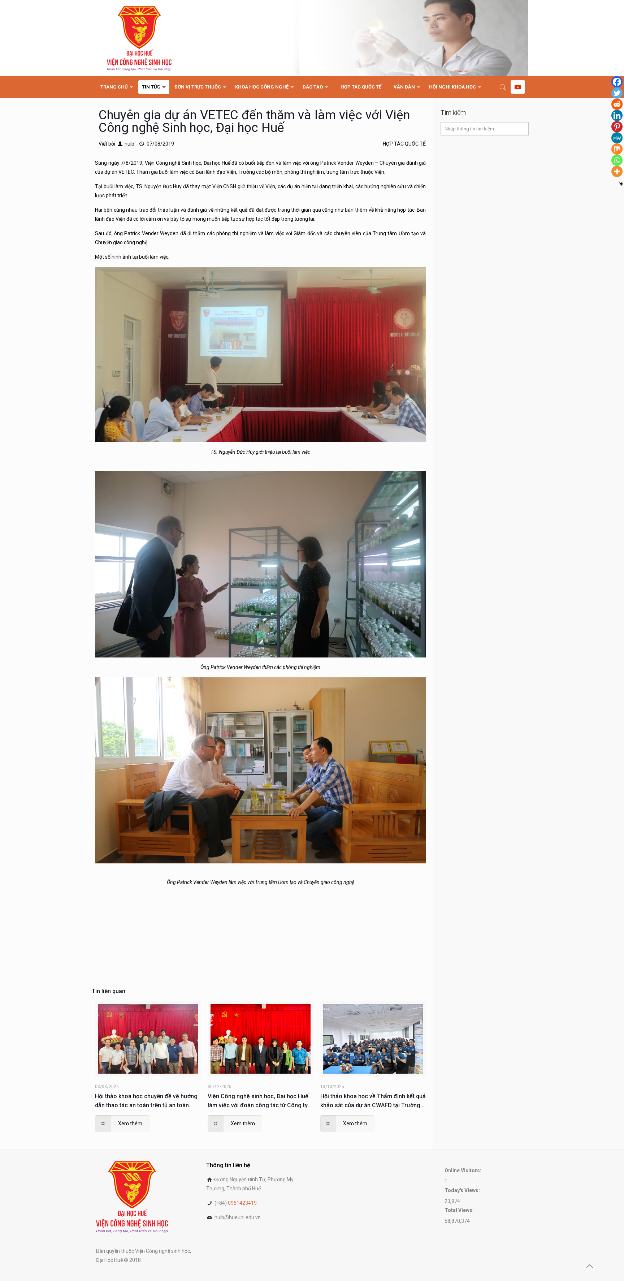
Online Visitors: (463, 1170)
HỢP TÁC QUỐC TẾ (404, 144)
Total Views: (460, 1210)
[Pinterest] (617, 126)
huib (129, 144)
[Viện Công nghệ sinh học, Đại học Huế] (139, 38)
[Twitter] (617, 93)
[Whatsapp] (617, 160)
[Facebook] (617, 81)
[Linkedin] (617, 115)
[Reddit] (617, 104)
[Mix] (617, 149)
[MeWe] (617, 137)
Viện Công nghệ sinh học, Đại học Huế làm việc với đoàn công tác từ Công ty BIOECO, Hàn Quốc (258, 1101)
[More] (617, 171)
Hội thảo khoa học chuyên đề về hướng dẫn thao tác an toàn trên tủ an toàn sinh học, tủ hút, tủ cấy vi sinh (146, 1101)
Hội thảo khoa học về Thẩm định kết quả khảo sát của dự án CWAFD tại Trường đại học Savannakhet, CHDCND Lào (373, 1101)
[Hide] (621, 184)
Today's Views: (463, 1190)
